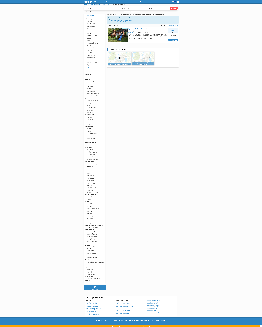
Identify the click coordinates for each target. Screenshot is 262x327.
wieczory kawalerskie (92, 239)
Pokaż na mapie (94, 289)
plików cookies (105, 326)
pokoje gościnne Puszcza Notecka (124, 303)
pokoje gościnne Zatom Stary (122, 312)
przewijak (90, 220)
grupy (89, 281)
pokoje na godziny (92, 163)
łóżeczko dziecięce (92, 210)
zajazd (88, 60)
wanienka (90, 223)
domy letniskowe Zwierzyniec (92, 305)
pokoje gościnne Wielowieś (153, 305)
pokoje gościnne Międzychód (153, 302)
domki (89, 88)
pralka (89, 143)
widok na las (90, 272)
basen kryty (90, 175)
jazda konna (90, 182)
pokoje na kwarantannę (93, 265)
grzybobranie (91, 180)
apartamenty (90, 86)
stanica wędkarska (91, 55)
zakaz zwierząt (91, 112)
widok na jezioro (91, 271)
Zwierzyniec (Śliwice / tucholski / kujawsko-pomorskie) (123, 21)
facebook (100, 320)
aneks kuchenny (91, 116)
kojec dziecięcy (91, 206)
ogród (89, 140)
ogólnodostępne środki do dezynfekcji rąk (95, 263)
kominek (89, 131)
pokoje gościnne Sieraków (152, 306)
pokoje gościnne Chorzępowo (153, 300)
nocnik (89, 211)
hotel (88, 31)
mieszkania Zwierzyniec (91, 311)
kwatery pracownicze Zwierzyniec (93, 308)
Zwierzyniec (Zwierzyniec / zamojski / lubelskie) (121, 20)
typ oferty (87, 18)
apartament (89, 21)
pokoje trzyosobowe (92, 95)
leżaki (89, 135)
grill (88, 130)
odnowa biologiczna (91, 42)
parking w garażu (92, 109)
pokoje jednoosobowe (93, 93)
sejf (88, 168)
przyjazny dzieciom (92, 221)
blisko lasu (90, 248)
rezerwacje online (91, 15)
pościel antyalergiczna (93, 231)
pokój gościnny (90, 47)
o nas (137, 320)
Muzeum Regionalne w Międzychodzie (119, 64)
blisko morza (90, 250)
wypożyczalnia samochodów (94, 170)
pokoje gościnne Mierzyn (152, 303)
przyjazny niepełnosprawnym (94, 227)
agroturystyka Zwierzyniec (92, 302)
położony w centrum (92, 253)
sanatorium (89, 50)
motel (88, 40)
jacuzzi (89, 196)
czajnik (89, 128)
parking (89, 105)
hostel (88, 30)
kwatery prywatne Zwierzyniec (93, 309)
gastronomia (90, 64)
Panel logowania (161, 320)
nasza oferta (143, 320)
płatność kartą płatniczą (93, 278)
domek (88, 28)
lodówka (89, 136)
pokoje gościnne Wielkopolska (123, 302)
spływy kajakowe (91, 187)
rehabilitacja (90, 110)
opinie (176, 25)
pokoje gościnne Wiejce (152, 308)
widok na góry (91, 269)
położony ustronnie (92, 252)
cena (86, 69)
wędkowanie (90, 190)
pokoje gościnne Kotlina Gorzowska (124, 305)
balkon (89, 117)
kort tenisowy (91, 183)
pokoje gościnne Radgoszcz (122, 313)
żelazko (89, 124)
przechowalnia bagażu (93, 164)
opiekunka (90, 213)
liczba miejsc (88, 74)
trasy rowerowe (91, 189)
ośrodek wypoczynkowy (92, 43)
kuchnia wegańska (92, 154)
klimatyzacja (90, 119)
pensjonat (89, 45)
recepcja (90, 166)
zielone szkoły (91, 243)
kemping (89, 33)
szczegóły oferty (172, 40)
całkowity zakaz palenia (93, 102)
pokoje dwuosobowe (92, 91)
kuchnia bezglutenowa (93, 152)
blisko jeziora (91, 246)
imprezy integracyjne (92, 234)
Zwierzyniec (131, 32)
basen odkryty (91, 177)
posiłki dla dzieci (91, 157)
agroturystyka (90, 19)
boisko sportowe (91, 178)
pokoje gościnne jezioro (152, 310)
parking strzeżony (92, 107)
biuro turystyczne (91, 23)
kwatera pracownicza (92, 35)
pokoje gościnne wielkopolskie (153, 313)
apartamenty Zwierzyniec (91, 303)
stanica (88, 54)
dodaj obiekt (151, 320)
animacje (90, 203)
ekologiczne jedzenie (92, 151)
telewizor (90, 122)
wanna (89, 145)
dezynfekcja (90, 261)
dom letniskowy (90, 25)
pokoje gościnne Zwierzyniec (92, 313)
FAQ (122, 320)
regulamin (117, 320)
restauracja (89, 65)
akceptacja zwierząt (92, 100)
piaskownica (90, 215)
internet (89, 103)
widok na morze (91, 274)
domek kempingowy (91, 26)
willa (88, 59)
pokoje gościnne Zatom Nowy (123, 310)
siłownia (89, 199)
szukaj (174, 8)
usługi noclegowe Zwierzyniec (93, 314)
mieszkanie (89, 38)
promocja (87, 79)
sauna (89, 197)
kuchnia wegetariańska (93, 156)
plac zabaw (90, 216)
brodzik (89, 204)
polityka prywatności (129, 320)
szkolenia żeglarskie (92, 257)
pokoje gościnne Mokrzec (122, 309)
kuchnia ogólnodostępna (93, 133)
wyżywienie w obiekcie (93, 159)
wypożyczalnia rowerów (93, 192)
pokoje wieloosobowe (92, 96)
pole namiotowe (90, 48)
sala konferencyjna (92, 236)
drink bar (90, 149)
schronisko (89, 52)
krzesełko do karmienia (93, 208)
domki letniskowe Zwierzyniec (92, 306)
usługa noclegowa (91, 57)
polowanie (90, 185)
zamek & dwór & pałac (92, 62)
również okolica (89, 11)
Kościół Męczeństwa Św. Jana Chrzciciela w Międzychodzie (143, 63)
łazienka (89, 121)
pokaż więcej (88, 67)
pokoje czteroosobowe (93, 90)
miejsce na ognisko (92, 138)
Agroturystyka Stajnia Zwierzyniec (138, 29)
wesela (89, 238)
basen (89, 173)
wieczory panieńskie (92, 241)
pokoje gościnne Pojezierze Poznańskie (125, 306)
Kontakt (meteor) (108, 320)
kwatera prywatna (91, 36)
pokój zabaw (90, 218)
